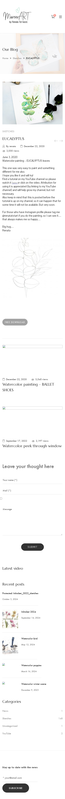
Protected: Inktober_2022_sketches (20, 593)
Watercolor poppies (31, 665)
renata (12, 146)
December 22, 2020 (34, 146)
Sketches (17, 58)
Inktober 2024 (28, 611)
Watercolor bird (29, 638)
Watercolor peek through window (32, 446)
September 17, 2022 (16, 440)
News (5, 710)
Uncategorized (9, 725)
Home (5, 58)
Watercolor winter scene (33, 683)
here (15, 183)
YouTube (6, 733)
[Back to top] (56, 790)
